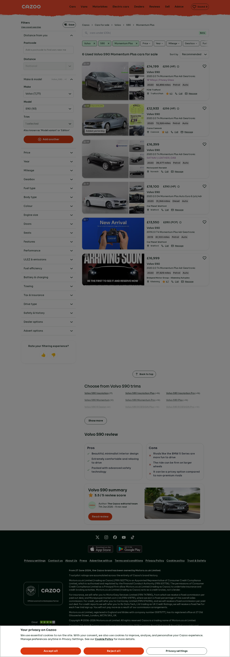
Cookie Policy (104, 639)
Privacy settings (177, 651)
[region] (115, 641)
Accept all (51, 651)
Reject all (113, 651)
